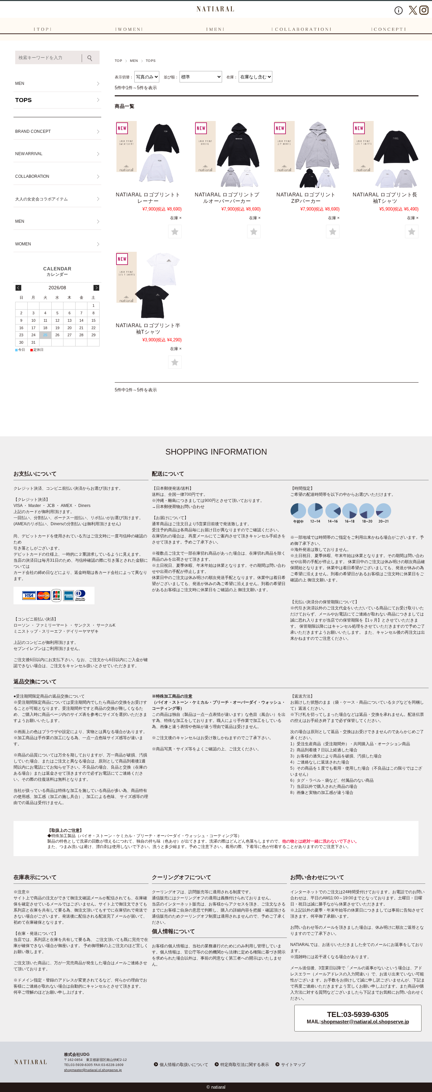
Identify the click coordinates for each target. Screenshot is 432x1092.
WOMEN (23, 244)
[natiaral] (216, 9)
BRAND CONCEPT (33, 131)
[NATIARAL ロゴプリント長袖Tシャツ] (385, 154)
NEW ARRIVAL (29, 153)
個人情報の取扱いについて (184, 1064)
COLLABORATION (32, 176)
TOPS (23, 100)
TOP (118, 61)
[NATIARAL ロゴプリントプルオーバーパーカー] (227, 154)
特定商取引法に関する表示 (244, 1064)
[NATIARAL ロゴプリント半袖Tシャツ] (148, 285)
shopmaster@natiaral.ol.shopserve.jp (365, 1021)
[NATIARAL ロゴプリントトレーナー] (148, 154)
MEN (134, 61)
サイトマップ (293, 1064)
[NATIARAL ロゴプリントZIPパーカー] (306, 154)
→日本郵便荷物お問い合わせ (178, 506)
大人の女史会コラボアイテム (41, 199)
